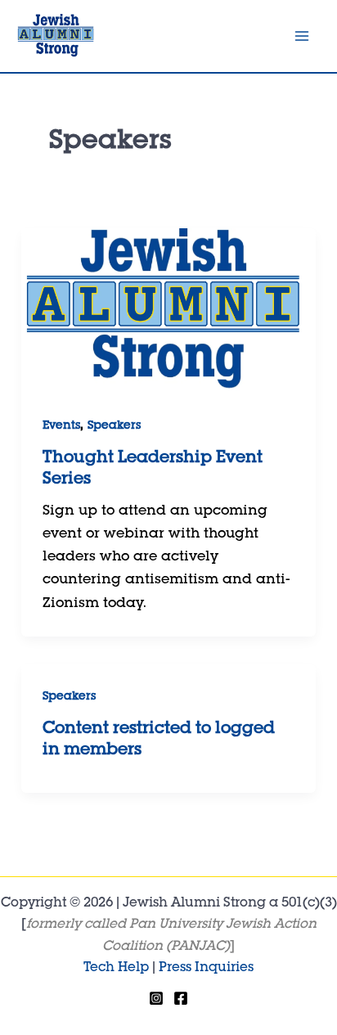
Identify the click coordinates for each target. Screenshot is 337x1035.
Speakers (114, 426)
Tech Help (116, 968)
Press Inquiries (206, 968)
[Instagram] (156, 998)
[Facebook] (180, 998)
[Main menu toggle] (302, 36)
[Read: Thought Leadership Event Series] (168, 312)
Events (61, 426)
